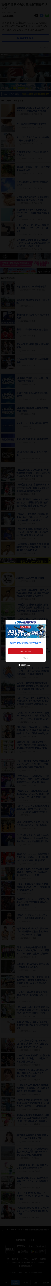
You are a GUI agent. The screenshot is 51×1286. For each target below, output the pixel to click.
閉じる (25, 657)
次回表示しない (25, 665)
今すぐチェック (25, 651)
